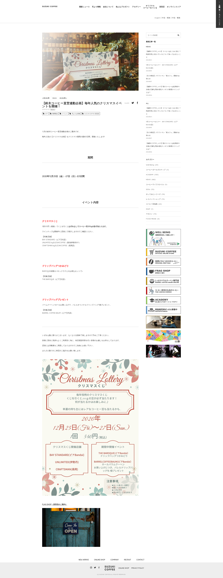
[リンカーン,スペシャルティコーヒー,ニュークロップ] (163, 286)
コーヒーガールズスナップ (158, 170)
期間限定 (55, 113)
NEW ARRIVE (84, 560)
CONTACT (140, 560)
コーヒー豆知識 (154, 204)
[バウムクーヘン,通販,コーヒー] (163, 277)
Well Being (152, 165)
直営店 (162, 7)
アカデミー (136, 7)
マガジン (151, 214)
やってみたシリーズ (156, 194)
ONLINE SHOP (99, 560)
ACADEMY (152, 175)
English (157, 18)
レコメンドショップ (156, 199)
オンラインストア (174, 7)
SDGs (150, 189)
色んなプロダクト (123, 7)
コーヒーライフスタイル (157, 184)
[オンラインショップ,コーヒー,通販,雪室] (163, 248)
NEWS (54, 98)
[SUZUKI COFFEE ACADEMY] (163, 296)
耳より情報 (96, 7)
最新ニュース (84, 7)
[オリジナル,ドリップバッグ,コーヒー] (163, 257)
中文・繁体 (176, 18)
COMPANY (114, 560)
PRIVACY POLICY (137, 568)
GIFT (46, 113)
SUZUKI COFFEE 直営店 (91, 113)
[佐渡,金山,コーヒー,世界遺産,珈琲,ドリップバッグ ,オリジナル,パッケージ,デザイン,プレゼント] (163, 315)
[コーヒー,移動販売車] (163, 306)
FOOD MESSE (153, 219)
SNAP (150, 209)
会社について (108, 7)
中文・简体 (166, 18)
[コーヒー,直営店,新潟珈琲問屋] (163, 267)
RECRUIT (127, 560)
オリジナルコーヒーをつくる (150, 7)
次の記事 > (63, 98)
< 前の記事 (45, 98)
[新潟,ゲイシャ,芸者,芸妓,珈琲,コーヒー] (163, 344)
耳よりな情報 (76, 113)
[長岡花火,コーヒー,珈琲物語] (163, 330)
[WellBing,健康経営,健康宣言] (163, 229)
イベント (65, 113)
